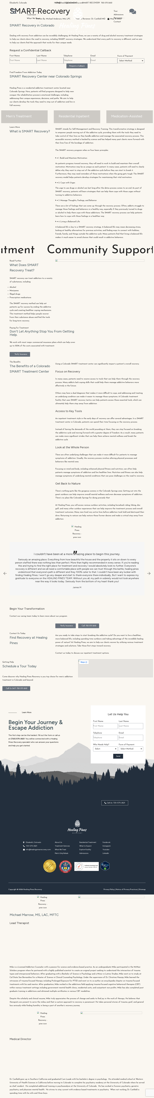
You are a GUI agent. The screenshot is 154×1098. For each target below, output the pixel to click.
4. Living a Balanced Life (69, 222)
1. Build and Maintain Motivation (72, 158)
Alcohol (13, 287)
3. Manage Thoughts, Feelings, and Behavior (77, 200)
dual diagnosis (78, 393)
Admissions (118, 15)
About (35, 11)
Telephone (68, 56)
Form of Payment (125, 56)
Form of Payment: (127, 745)
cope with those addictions (88, 213)
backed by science (89, 139)
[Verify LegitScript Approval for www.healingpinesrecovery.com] (105, 870)
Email (92, 56)
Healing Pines (16, 88)
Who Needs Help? (101, 745)
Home (29, 11)
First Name (15, 56)
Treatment (31, 15)
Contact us (60, 653)
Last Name (42, 56)
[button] (99, 158)
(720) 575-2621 (18, 739)
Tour (116, 11)
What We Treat (33, 18)
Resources (118, 18)
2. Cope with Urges (66, 183)
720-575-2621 (106, 3)
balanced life (109, 227)
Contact (117, 22)
